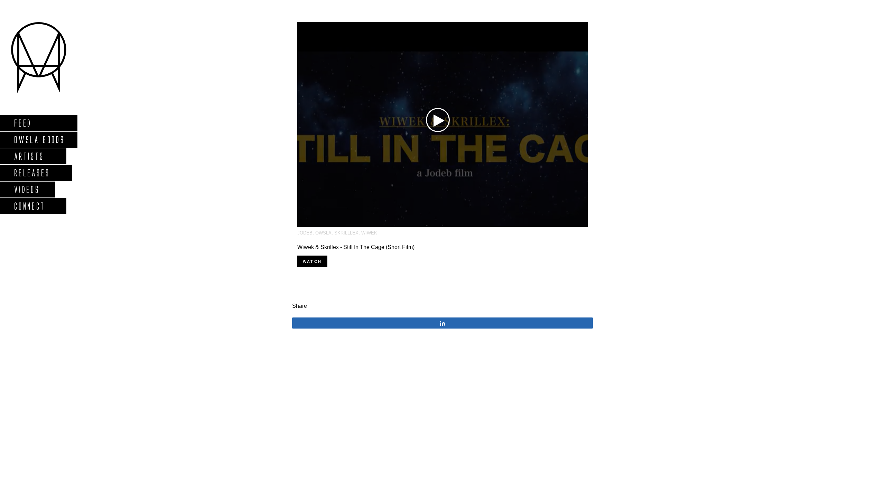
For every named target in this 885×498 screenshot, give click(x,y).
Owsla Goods (39, 139)
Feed (22, 123)
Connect (29, 206)
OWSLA (323, 233)
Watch (312, 261)
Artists (29, 156)
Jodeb (305, 233)
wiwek (369, 233)
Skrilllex (346, 233)
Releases (31, 172)
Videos (26, 189)
